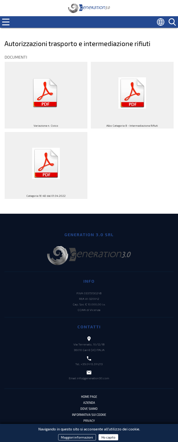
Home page (89, 396)
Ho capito (108, 437)
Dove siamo (89, 409)
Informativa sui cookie (89, 415)
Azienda (89, 402)
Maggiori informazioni (77, 437)
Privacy (89, 421)
